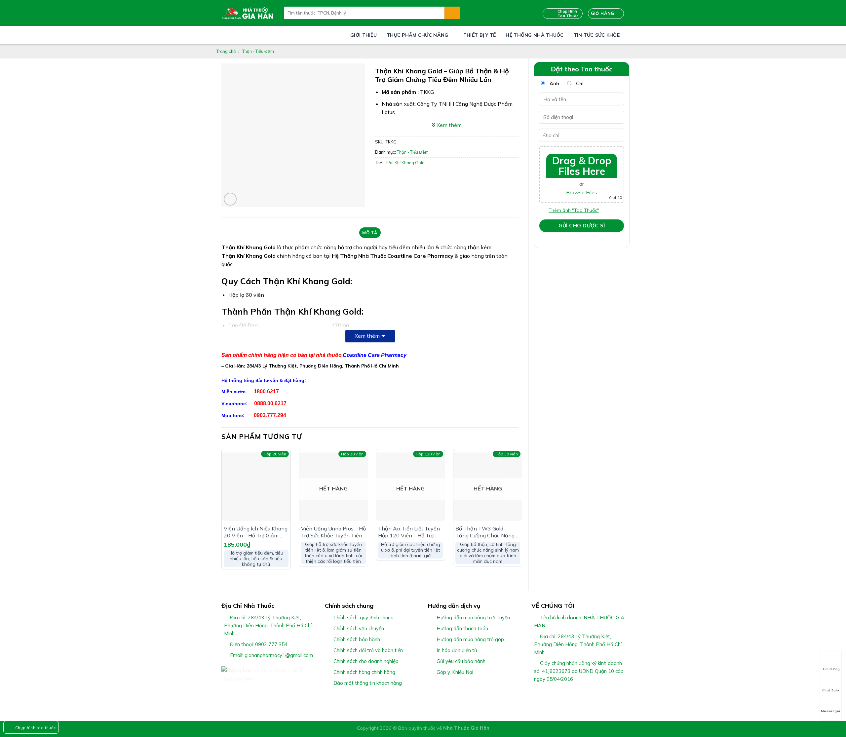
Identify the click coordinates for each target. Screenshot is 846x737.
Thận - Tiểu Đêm (258, 51)
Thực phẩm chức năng (417, 35)
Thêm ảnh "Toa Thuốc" (574, 210)
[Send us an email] (559, 695)
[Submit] (452, 13)
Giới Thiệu (363, 35)
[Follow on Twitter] (551, 695)
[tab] (370, 232)
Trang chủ (226, 51)
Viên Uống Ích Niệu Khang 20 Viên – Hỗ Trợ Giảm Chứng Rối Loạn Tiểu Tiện (256, 532)
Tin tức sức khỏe (597, 35)
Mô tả (369, 232)
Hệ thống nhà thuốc (534, 35)
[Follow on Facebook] (535, 695)
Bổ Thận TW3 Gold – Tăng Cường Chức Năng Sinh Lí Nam (485, 532)
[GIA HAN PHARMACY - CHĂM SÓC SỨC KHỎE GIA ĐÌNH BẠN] (247, 13)
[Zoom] (230, 199)
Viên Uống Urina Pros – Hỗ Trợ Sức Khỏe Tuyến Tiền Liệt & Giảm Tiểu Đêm (333, 532)
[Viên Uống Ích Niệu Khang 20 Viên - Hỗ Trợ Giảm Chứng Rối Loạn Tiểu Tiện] (256, 486)
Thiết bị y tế (479, 35)
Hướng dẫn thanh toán (462, 628)
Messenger (830, 711)
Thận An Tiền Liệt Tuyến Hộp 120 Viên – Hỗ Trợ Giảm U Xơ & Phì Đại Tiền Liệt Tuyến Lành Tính (409, 532)
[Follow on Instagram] (543, 695)
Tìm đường (831, 669)
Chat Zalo (830, 690)
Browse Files (581, 192)
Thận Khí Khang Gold (404, 162)
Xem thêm (367, 335)
